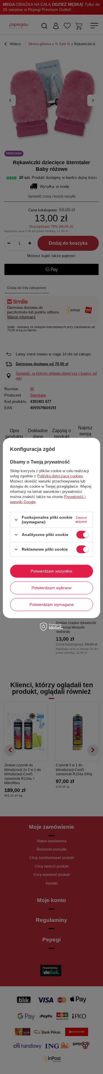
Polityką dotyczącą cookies (60, 476)
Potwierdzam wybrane (51, 587)
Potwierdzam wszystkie (51, 571)
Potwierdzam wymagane (51, 604)
